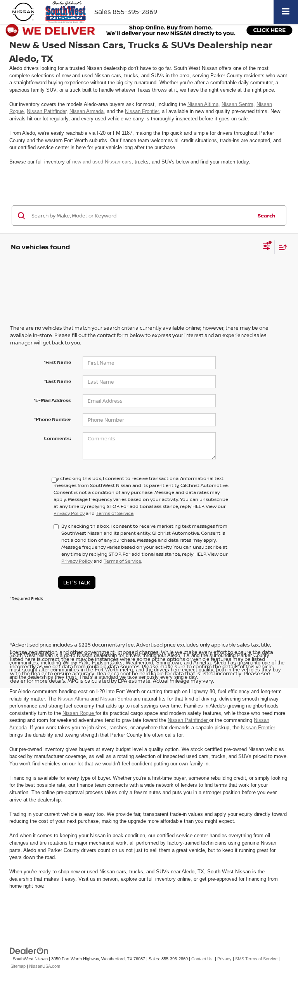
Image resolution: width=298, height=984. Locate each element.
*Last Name (57, 381)
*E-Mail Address (52, 400)
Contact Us (202, 958)
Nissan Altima (202, 104)
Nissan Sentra (237, 104)
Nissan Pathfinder (46, 111)
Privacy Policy (69, 513)
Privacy (224, 958)
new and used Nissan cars (102, 162)
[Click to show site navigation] (286, 12)
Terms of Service (114, 513)
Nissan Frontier (142, 111)
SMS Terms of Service (256, 958)
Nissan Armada (86, 111)
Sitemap (18, 966)
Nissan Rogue (78, 713)
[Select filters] (267, 247)
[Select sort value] (281, 247)
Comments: (57, 438)
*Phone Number (52, 419)
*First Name (57, 362)
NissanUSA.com (44, 966)
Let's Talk (76, 582)
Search (266, 215)
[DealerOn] (29, 951)
